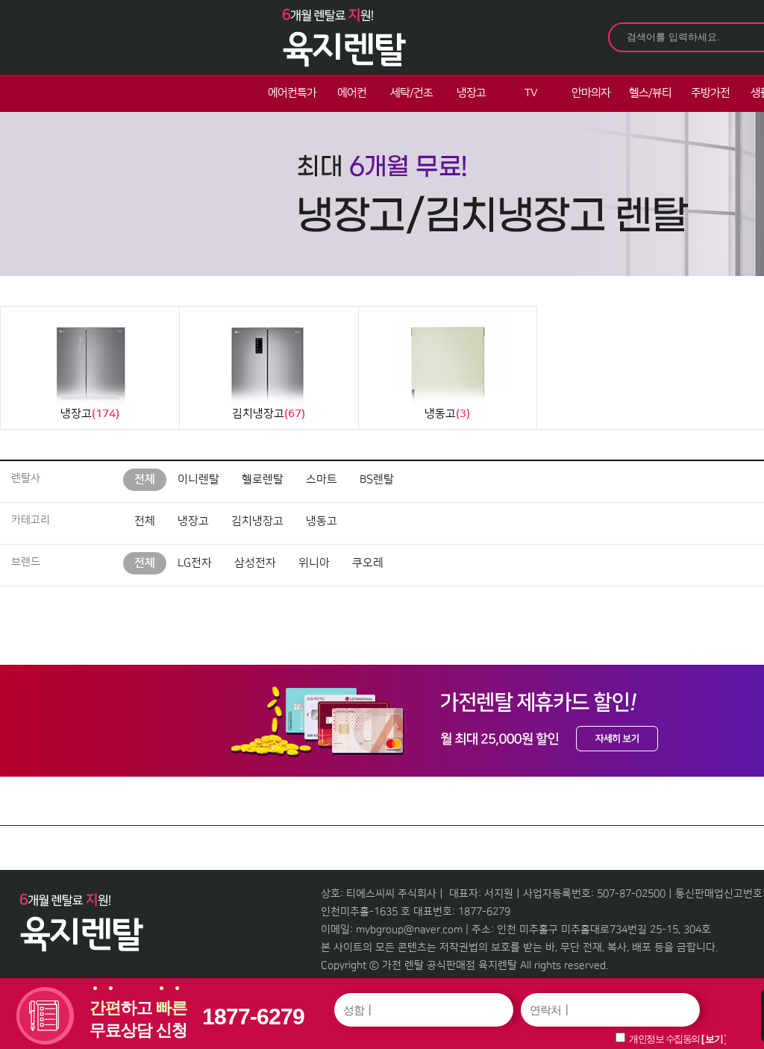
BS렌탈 (377, 479)
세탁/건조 (411, 93)
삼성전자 (255, 563)
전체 (144, 479)
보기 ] (715, 1039)
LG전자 (195, 563)
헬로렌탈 (263, 479)
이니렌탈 (198, 479)
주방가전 (710, 93)
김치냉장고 (257, 521)
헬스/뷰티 (650, 93)
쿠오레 (367, 563)
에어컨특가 (292, 93)
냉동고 (321, 521)
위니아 (314, 563)
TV (531, 93)
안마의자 (591, 93)
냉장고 (471, 93)
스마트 (321, 479)
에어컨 (351, 93)
